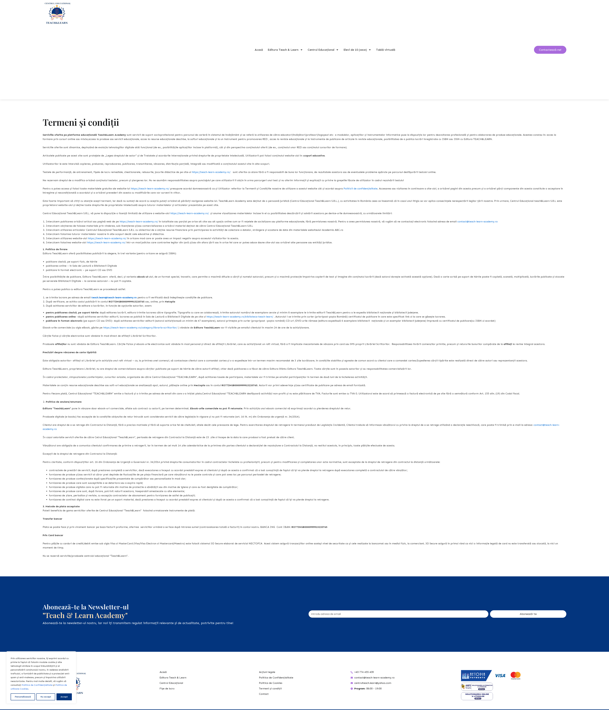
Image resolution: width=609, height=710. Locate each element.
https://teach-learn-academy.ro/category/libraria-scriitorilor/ (140, 327)
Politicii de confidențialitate (360, 188)
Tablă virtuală (385, 50)
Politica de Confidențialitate (37, 685)
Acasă (259, 50)
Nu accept (45, 696)
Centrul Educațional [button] (321, 50)
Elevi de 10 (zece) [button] (355, 50)
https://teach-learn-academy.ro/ (211, 172)
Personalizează (23, 696)
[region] (41, 677)
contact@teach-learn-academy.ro (477, 221)
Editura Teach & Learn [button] (283, 50)
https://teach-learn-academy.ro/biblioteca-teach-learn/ (239, 316)
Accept (64, 696)
